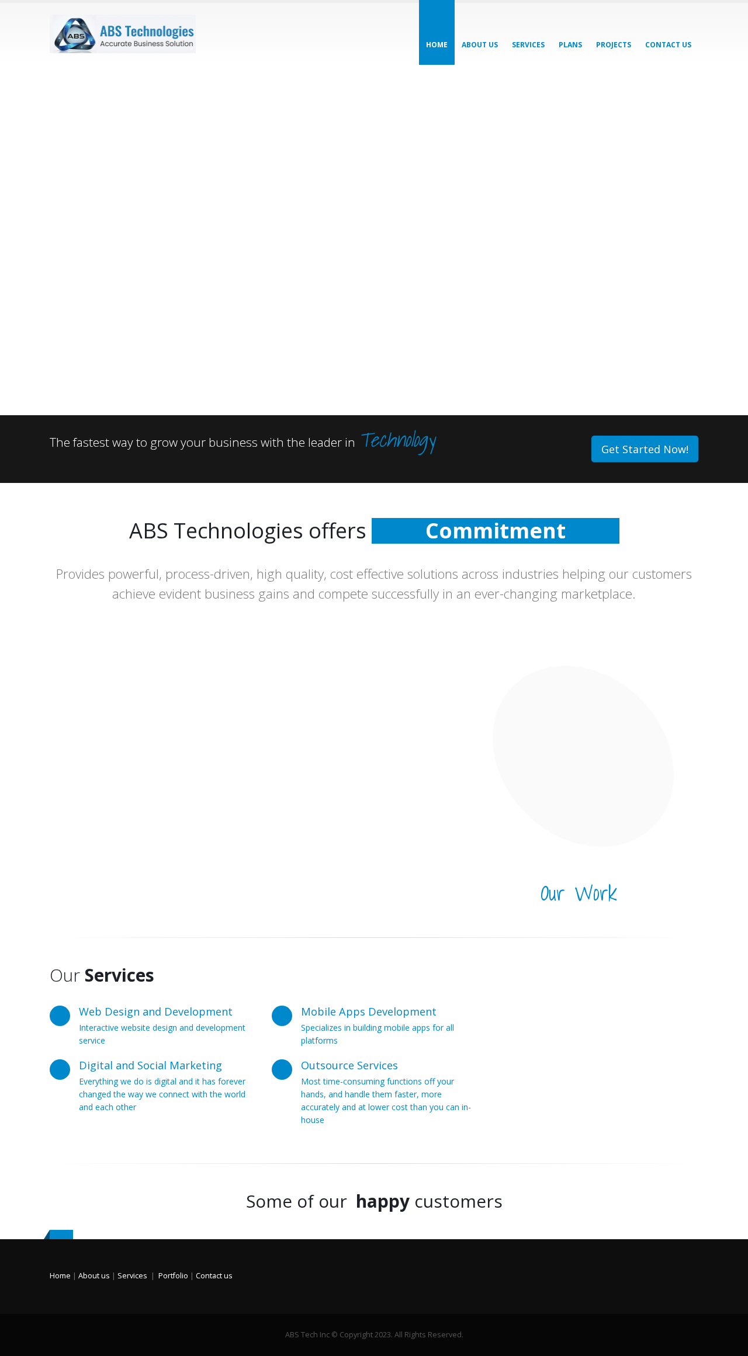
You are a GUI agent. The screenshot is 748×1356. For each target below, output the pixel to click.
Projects (613, 45)
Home (437, 45)
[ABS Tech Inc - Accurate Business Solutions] (123, 34)
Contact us (214, 1276)
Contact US (668, 45)
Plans (570, 45)
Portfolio (173, 1276)
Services (528, 45)
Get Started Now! (644, 449)
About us (480, 45)
